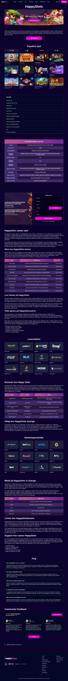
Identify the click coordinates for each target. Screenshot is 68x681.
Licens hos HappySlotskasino (12, 124)
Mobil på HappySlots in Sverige (13, 121)
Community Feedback (11, 132)
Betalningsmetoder (10, 118)
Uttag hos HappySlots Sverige (12, 116)
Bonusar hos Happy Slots (11, 113)
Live (26, 50)
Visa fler (34, 636)
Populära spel (9, 100)
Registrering (8, 105)
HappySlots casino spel (11, 108)
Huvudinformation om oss (11, 103)
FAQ (7, 129)
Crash (40, 50)
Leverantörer (9, 111)
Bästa (11, 50)
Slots (56, 50)
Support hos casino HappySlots (13, 126)
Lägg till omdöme (57, 614)
